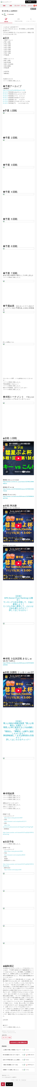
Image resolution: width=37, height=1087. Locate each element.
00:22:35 (5, 92)
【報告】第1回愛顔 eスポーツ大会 (10, 1064)
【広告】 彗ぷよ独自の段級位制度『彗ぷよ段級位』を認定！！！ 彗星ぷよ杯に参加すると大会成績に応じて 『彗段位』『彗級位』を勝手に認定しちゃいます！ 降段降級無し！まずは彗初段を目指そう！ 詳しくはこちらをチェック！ (18, 730)
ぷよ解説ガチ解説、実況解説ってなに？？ (12, 1049)
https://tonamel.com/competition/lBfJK (14, 855)
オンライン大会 (7, 1037)
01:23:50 (5, 101)
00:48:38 (5, 96)
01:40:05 (5, 103)
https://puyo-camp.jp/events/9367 (13, 817)
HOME (12, 1080)
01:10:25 (5, 99)
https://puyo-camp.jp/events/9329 (13, 851)
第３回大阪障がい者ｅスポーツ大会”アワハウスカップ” (12, 1054)
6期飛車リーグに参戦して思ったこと (11, 1069)
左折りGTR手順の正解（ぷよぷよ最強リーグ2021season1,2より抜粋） (12, 1059)
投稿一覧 (18, 1080)
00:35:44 (5, 94)
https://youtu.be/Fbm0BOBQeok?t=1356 (14, 90)
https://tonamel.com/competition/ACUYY (15, 821)
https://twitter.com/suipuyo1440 (12, 869)
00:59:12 (5, 97)
